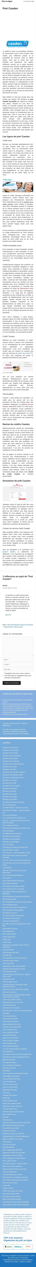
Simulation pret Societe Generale (13, 802)
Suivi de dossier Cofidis (10, 1032)
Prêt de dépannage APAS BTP (12, 1150)
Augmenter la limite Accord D (12, 1106)
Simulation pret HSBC (10, 797)
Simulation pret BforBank (11, 842)
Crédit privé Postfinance (11, 921)
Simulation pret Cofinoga (11, 761)
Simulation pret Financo (10, 758)
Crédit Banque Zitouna (10, 928)
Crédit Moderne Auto (10, 1043)
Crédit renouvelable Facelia (12, 1103)
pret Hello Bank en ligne (10, 850)
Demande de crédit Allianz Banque (14, 966)
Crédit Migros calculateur (11, 1076)
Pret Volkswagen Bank (10, 904)
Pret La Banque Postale (10, 825)
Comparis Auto (8, 1120)
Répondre (8, 615)
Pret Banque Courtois (10, 913)
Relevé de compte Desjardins (12, 1166)
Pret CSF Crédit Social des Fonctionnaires (16, 860)
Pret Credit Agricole (9, 805)
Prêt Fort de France (9, 1144)
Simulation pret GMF (9, 783)
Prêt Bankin (6, 1071)
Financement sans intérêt (11, 1128)
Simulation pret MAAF (10, 788)
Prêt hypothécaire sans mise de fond (15, 958)
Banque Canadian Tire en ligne (13, 1139)
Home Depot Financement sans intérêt (15, 1180)
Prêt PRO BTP (7, 955)
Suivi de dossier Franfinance (12, 1065)
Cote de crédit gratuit (10, 1172)
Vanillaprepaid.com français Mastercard (16, 1136)
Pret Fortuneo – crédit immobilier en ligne (16, 853)
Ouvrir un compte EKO (10, 1087)
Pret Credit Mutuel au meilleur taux (14, 818)
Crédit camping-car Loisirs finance (14, 1158)
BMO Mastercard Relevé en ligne (13, 1125)
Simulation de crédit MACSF (12, 1027)
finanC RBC (6, 1185)
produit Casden (9, 552)
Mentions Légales (25, 1262)
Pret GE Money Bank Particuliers (13, 881)
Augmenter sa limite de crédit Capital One (16, 1122)
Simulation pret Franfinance (12, 756)
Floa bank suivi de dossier (11, 1008)
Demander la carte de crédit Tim (13, 1133)
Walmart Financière (9, 1060)
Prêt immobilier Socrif (10, 982)
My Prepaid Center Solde (11, 1193)
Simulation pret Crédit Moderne (13, 764)
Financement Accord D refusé (12, 1155)
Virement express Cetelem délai (13, 1112)
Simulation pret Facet (10, 766)
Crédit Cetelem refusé (10, 1101)
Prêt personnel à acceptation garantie (15, 1177)
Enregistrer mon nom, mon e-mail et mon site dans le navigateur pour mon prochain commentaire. (18, 675)
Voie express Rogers (9, 1062)
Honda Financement (9, 1005)
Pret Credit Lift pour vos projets (13, 889)
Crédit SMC (6, 939)
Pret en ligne (7, 1)
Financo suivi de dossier (11, 1038)
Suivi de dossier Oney (10, 1030)
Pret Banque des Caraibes (11, 918)
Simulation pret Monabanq (11, 839)
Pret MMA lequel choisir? (11, 961)
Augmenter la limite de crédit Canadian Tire (17, 1054)
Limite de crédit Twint (10, 1109)
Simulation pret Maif (9, 791)
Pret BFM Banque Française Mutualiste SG (16, 896)
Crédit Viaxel (7, 942)
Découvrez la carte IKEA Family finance (16, 989)
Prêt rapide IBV (8, 1051)
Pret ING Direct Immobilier (11, 836)
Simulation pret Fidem (10, 780)
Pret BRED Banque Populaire (12, 833)
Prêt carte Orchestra (9, 992)
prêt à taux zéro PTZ (25, 353)
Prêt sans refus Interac (10, 1183)
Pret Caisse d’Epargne (10, 815)
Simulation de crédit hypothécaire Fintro (16, 1057)
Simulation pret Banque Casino (13, 775)
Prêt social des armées (10, 1019)
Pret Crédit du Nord (9, 934)
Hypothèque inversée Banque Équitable (16, 1202)
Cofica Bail (6, 1098)
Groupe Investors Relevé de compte (14, 1169)
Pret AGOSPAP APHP (9, 971)
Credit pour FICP (8, 963)
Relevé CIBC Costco (9, 1114)
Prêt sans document (9, 1068)
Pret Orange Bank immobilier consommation (17, 902)
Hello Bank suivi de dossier (11, 1196)
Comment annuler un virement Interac (15, 1163)
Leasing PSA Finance (9, 1035)
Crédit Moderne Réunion (11, 1046)
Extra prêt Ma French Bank (11, 1079)
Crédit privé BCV (8, 1188)
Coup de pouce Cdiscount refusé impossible (17, 1010)
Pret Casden (7, 878)
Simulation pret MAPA (10, 799)
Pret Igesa (6, 1013)
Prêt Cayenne (7, 1142)
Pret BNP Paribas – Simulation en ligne (15, 807)
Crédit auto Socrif (9, 979)
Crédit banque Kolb (9, 937)
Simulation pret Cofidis (10, 753)
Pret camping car (8, 931)
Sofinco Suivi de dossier (11, 1021)
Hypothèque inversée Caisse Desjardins (16, 1204)
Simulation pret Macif (10, 794)
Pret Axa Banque (8, 831)
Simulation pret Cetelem (11, 750)
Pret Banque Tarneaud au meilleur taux (15, 847)
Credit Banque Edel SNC (11, 952)
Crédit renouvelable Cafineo (12, 999)
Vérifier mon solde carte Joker (13, 1191)
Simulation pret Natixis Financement (14, 907)
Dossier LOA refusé (9, 1131)
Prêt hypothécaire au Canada (12, 1174)
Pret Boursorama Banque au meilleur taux (16, 828)
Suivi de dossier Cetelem (11, 1040)
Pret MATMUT (7, 868)
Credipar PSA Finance (10, 1095)
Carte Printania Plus (9, 1081)
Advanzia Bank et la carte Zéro (13, 1002)
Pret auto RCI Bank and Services (13, 915)
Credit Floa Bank (8, 950)
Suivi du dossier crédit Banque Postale (15, 1073)
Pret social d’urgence (9, 1016)
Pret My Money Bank (9, 899)
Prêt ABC (6, 1117)
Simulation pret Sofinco (10, 747)
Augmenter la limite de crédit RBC (14, 1152)
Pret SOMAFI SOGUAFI (10, 883)
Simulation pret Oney (10, 769)
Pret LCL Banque (8, 844)
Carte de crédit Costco (10, 1084)
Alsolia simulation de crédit (12, 1024)
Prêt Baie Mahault (8, 1147)
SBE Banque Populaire (10, 1090)
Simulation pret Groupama (11, 786)
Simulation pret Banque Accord (13, 777)
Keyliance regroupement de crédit (14, 969)
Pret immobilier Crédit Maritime (13, 910)
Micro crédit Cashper (10, 1161)
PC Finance (6, 1092)
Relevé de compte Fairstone (12, 1199)
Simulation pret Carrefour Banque (14, 772)
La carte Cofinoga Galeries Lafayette (15, 1049)
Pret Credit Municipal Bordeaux (13, 875)
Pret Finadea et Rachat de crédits (14, 886)
